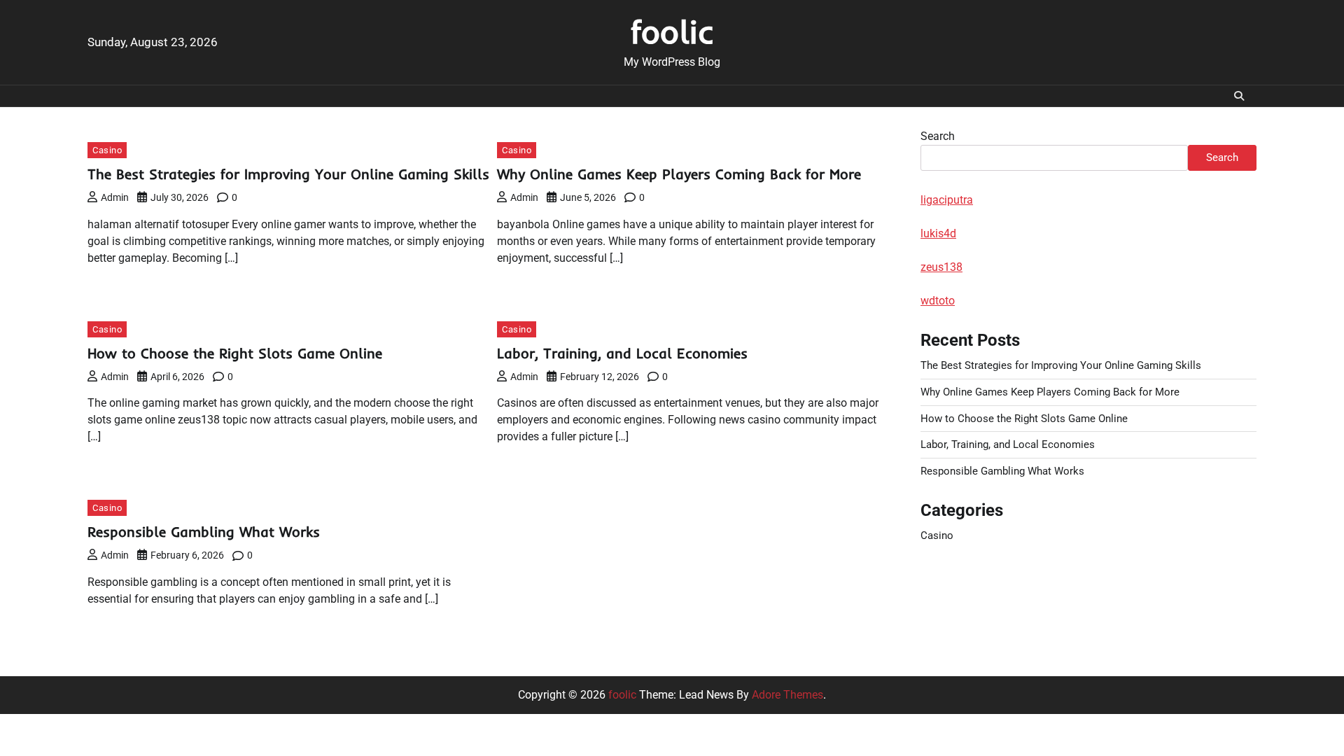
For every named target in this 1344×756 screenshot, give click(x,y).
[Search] (1239, 95)
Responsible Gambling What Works (204, 531)
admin (115, 197)
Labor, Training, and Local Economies (622, 353)
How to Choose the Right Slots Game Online (235, 353)
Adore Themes (787, 694)
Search (937, 136)
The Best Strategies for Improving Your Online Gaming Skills (288, 174)
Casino (107, 150)
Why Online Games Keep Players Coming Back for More (679, 174)
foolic (672, 31)
